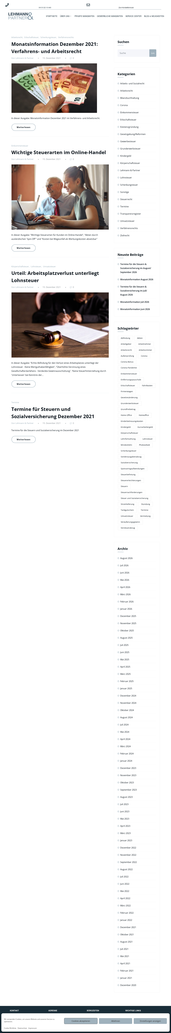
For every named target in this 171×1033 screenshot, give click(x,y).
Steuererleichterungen (131, 480)
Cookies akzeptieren (81, 1021)
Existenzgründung (129, 126)
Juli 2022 (124, 876)
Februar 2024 (127, 753)
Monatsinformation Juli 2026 (134, 301)
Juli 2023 (124, 804)
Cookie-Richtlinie (10, 1028)
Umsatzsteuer (49, 266)
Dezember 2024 (128, 695)
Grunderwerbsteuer (130, 148)
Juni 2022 (124, 883)
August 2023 (126, 797)
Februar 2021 (127, 970)
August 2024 (126, 717)
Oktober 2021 (127, 934)
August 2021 (126, 941)
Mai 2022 (124, 891)
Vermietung (145, 516)
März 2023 (125, 833)
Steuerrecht (126, 199)
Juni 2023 (124, 811)
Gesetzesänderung (129, 397)
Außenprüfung (127, 356)
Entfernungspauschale (131, 379)
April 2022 (125, 898)
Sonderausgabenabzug (131, 456)
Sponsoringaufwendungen (133, 468)
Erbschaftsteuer (31, 37)
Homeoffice (144, 415)
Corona (124, 105)
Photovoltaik (144, 445)
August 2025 (126, 637)
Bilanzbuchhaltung (129, 97)
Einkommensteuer (19, 145)
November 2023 (128, 775)
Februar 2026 (127, 601)
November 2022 (128, 854)
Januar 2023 (126, 840)
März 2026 (125, 594)
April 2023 (125, 825)
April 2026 (125, 587)
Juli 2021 (124, 948)
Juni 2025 (124, 652)
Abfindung (125, 338)
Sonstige (124, 192)
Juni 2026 (124, 572)
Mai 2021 (124, 956)
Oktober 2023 (127, 782)
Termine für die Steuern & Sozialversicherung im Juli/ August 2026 (133, 290)
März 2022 (125, 905)
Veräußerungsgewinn (130, 522)
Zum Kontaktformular (126, 7)
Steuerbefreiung (128, 474)
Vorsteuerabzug (128, 528)
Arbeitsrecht (16, 37)
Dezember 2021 (128, 927)
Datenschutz (22, 1028)
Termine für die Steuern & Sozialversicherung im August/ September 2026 (135, 268)
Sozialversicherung (129, 462)
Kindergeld (125, 155)
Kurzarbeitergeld (145, 427)
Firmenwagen (127, 391)
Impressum (32, 1028)
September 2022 (128, 862)
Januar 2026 (126, 608)
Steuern (124, 486)
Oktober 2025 (127, 630)
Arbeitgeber (126, 344)
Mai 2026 (124, 579)
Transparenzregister (130, 213)
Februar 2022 (127, 912)
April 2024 (125, 739)
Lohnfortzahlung (128, 439)
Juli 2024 (124, 724)
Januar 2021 (126, 977)
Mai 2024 (124, 731)
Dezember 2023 (128, 768)
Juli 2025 (124, 645)
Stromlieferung (127, 504)
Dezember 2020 (128, 985)
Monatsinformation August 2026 (136, 279)
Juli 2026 (124, 565)
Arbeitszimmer (145, 350)
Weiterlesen (23, 127)
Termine (15, 402)
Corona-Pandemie (129, 367)
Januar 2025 (126, 688)
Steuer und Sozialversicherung (134, 498)
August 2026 (126, 558)
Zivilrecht (124, 235)
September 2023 (128, 789)
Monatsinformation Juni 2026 (135, 309)
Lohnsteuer (36, 266)
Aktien (140, 338)
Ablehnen (115, 1021)
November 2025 (128, 623)
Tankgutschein (127, 510)
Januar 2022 (126, 920)
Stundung (145, 504)
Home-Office (126, 415)
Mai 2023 (124, 818)
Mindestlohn (126, 445)
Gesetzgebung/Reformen (133, 134)
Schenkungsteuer (48, 37)
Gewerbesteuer (128, 141)
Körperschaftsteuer (20, 266)
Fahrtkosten (147, 385)
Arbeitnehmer (144, 344)
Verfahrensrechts (66, 37)
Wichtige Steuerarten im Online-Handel (58, 152)
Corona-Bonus (127, 362)
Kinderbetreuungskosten (132, 421)
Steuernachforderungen (131, 492)
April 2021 (125, 963)
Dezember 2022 (128, 847)
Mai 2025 (124, 659)
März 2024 (125, 746)
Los (153, 53)
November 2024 (128, 702)
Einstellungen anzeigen (150, 1021)
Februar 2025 (127, 681)
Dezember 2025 (128, 616)
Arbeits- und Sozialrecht (132, 83)
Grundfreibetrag (128, 409)
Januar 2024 (126, 760)
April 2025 (125, 666)
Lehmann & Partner (130, 170)
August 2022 (126, 869)
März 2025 (125, 673)
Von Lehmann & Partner (22, 58)
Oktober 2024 (127, 710)
